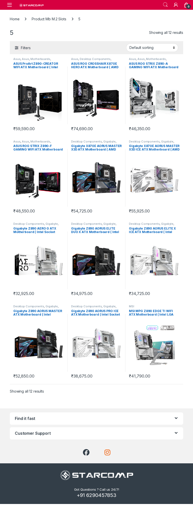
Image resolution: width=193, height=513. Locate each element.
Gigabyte (109, 141)
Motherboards (40, 59)
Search (165, 5)
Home (14, 19)
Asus (16, 59)
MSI (131, 306)
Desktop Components (95, 59)
